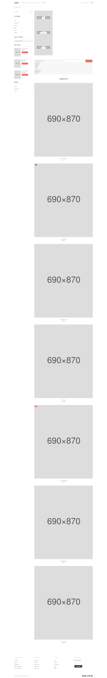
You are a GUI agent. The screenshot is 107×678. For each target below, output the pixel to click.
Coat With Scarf (63, 319)
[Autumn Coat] (17, 52)
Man (55, 660)
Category (36, 65)
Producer (36, 73)
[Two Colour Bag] (63, 522)
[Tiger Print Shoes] (63, 120)
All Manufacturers (38, 70)
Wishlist (35, 662)
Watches (15, 25)
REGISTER (86, 2)
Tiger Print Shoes (63, 158)
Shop (39, 2)
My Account (36, 660)
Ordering (36, 66)
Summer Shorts (25, 70)
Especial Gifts (36, 666)
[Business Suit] (17, 63)
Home (22, 2)
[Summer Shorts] (17, 74)
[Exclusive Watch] (63, 442)
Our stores (16, 660)
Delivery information (18, 666)
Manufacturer (37, 71)
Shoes (15, 30)
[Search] (32, 12)
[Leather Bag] (63, 200)
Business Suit (24, 59)
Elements (43, 2)
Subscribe (78, 666)
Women (15, 32)
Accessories (16, 23)
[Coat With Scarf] (63, 281)
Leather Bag (63, 239)
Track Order (36, 668)
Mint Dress (63, 400)
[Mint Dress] (63, 361)
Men (15, 20)
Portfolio (31, 2)
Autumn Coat (24, 48)
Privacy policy (16, 664)
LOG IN (82, 2)
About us (15, 662)
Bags (15, 27)
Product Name (37, 62)
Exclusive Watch (63, 480)
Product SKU (37, 64)
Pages (26, 2)
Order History (36, 664)
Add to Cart (25, 52)
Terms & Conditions (17, 668)
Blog (36, 2)
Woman (55, 662)
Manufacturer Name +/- (39, 60)
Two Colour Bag (63, 561)
